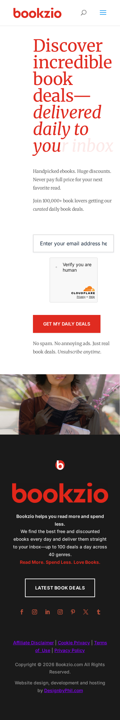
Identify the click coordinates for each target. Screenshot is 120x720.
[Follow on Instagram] (34, 612)
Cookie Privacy (74, 642)
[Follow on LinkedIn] (47, 612)
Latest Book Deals (60, 587)
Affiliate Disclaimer (33, 642)
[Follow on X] (86, 612)
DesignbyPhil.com (63, 690)
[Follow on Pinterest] (73, 612)
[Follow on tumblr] (98, 612)
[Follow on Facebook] (22, 612)
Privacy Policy (69, 650)
